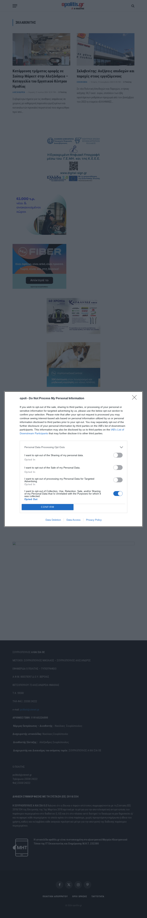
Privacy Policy (94, 519)
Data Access (73, 519)
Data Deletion (53, 519)
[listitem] (73, 447)
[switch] (118, 455)
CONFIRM (47, 507)
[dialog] (73, 459)
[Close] (135, 398)
